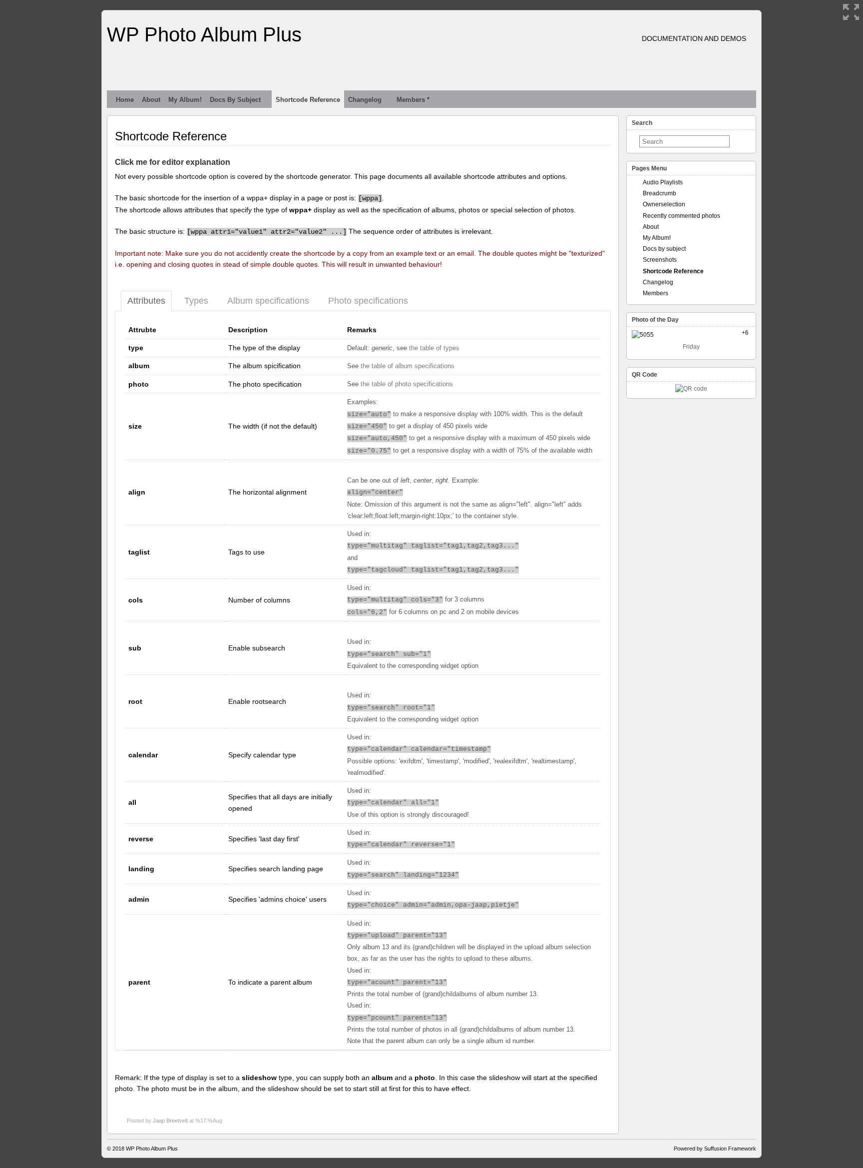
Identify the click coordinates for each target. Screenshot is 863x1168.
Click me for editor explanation (172, 161)
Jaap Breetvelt (170, 1121)
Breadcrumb (659, 193)
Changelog (365, 99)
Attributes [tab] (146, 301)
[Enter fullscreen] (851, 12)
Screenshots (660, 259)
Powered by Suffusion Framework (715, 1149)
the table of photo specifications (407, 384)
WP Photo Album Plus (204, 34)
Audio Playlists (663, 182)
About (151, 99)
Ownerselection (664, 204)
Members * (413, 99)
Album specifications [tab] (268, 301)
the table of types (434, 348)
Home (125, 99)
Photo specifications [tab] (368, 301)
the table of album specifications (407, 366)
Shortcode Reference (308, 99)
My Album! (185, 99)
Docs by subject (235, 99)
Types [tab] (196, 301)
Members (655, 293)
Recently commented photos (681, 215)
